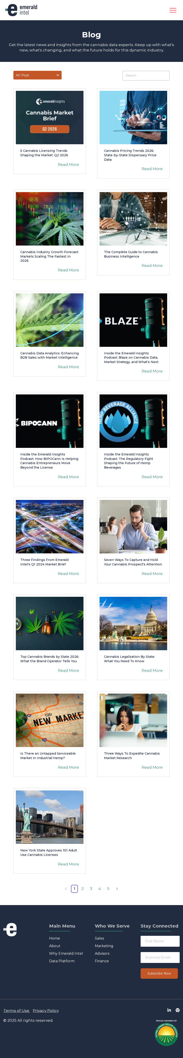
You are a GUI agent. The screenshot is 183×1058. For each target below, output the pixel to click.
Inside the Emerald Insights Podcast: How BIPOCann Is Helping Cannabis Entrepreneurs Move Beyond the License (49, 460)
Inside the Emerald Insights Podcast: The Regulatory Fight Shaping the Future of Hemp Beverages (128, 460)
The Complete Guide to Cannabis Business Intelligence (131, 254)
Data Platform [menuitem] (62, 961)
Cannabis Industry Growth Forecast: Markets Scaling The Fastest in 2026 (49, 256)
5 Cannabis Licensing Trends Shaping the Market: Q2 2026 (44, 153)
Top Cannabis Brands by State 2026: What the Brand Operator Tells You (49, 659)
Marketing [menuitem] (104, 946)
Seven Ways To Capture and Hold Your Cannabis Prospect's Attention (133, 562)
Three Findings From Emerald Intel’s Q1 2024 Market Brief (44, 562)
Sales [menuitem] (99, 938)
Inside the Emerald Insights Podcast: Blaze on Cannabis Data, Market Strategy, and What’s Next (131, 357)
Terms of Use (16, 1010)
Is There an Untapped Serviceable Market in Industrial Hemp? (48, 755)
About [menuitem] (54, 946)
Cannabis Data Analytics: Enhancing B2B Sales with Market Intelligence (49, 355)
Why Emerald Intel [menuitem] (66, 953)
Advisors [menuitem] (102, 953)
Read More (68, 164)
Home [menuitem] (54, 938)
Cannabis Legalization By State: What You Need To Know (129, 659)
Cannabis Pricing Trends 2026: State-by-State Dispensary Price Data (130, 155)
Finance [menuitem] (102, 961)
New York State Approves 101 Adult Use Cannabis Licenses (48, 852)
